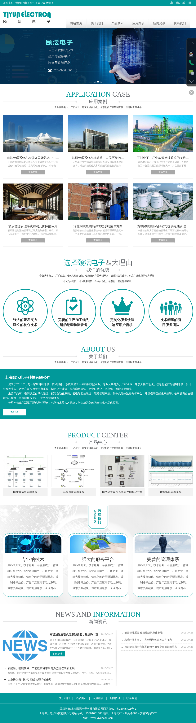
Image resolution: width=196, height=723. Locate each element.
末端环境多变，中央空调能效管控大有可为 (157, 639)
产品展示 (117, 23)
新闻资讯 (159, 23)
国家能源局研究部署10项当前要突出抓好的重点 (157, 646)
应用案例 (138, 23)
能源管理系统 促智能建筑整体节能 (157, 632)
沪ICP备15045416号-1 (122, 708)
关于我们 (97, 23)
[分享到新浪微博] (184, 2)
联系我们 (180, 23)
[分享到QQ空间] (172, 2)
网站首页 (76, 23)
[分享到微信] (178, 2)
